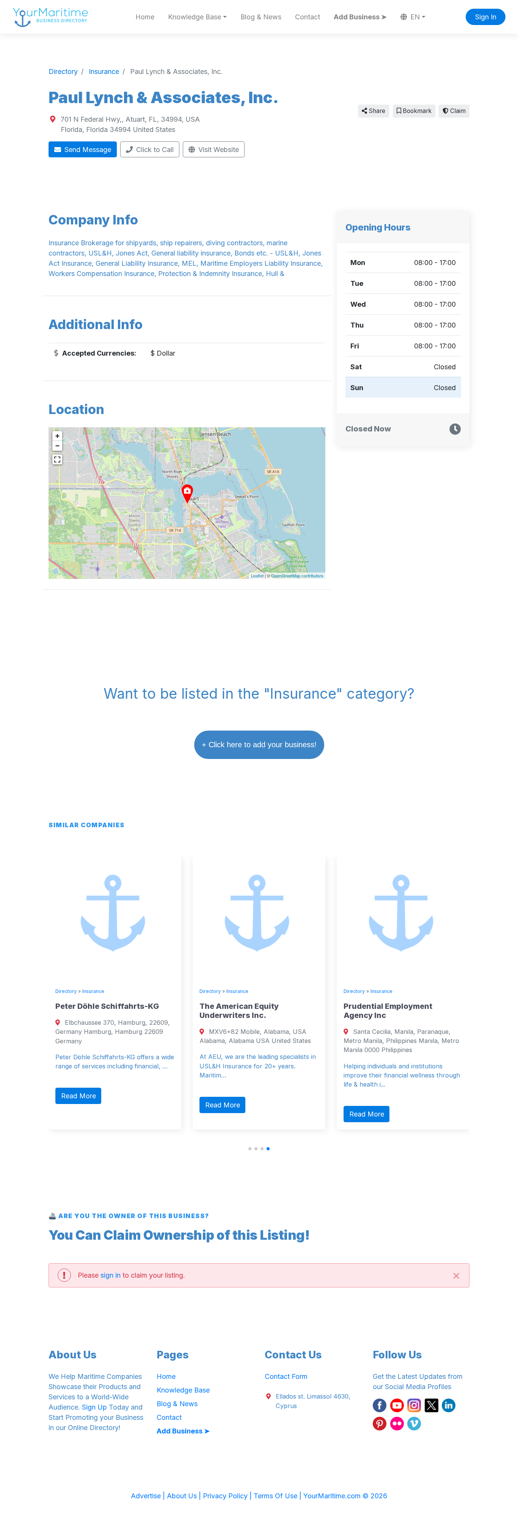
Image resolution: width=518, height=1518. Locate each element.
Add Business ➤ (360, 17)
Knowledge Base (183, 1390)
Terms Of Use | (278, 1496)
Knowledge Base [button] (194, 17)
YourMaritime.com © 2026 (345, 1496)
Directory (138, 991)
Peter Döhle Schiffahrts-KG (180, 1006)
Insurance (166, 991)
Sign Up (94, 1407)
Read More (151, 1096)
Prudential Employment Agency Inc (460, 1011)
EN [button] (414, 17)
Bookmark (416, 110)
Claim (457, 110)
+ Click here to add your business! (259, 744)
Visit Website (217, 150)
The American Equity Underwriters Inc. (312, 1011)
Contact (307, 17)
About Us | (185, 1496)
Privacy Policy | (228, 1496)
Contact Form (286, 1376)
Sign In (485, 17)
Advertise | (149, 1496)
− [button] (57, 446)
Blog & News (260, 17)
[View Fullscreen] (57, 459)
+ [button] (57, 436)
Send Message (87, 150)
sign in (110, 1275)
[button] (249, 1148)
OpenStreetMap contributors (297, 575)
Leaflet (257, 575)
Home (144, 17)
